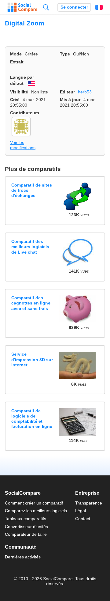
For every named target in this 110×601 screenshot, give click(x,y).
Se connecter (74, 7)
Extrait (17, 61)
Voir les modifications (22, 145)
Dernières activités (23, 556)
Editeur (67, 91)
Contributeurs (24, 112)
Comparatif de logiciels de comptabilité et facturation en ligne (31, 418)
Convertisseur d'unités (26, 526)
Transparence (88, 503)
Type (65, 53)
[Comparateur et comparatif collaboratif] (22, 7)
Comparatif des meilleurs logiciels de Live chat (30, 247)
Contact (82, 518)
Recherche (46, 7)
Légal (80, 510)
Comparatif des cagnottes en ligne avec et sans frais (30, 303)
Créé (15, 99)
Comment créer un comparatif (34, 503)
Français (99, 7)
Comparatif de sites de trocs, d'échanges (31, 190)
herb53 (85, 91)
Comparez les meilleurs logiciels (36, 510)
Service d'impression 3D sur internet (32, 359)
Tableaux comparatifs (25, 518)
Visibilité (19, 91)
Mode (16, 53)
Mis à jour (70, 99)
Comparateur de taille (26, 534)
